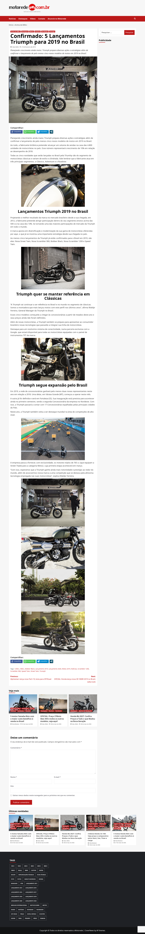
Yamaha (28, 711)
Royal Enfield (31, 914)
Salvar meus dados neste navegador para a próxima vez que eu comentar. (44, 795)
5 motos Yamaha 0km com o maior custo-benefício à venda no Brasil (22, 719)
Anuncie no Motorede (57, 19)
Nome (13, 777)
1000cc (13, 870)
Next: (75, 679)
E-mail (57, 777)
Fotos (19, 879)
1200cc (17, 669)
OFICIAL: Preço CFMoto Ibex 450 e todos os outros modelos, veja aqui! (52, 719)
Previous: (30, 677)
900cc (22, 669)
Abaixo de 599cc (15, 708)
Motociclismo (34, 905)
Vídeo (35, 918)
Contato (41, 19)
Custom (33, 870)
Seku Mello (15, 47)
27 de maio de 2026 (120, 842)
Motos (31, 31)
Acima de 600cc (21, 25)
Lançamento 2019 (41, 669)
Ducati (13, 874)
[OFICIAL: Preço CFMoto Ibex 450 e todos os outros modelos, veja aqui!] (53, 703)
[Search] (135, 19)
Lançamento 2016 (16, 892)
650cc (39, 866)
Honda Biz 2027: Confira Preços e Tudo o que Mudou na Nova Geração (82, 719)
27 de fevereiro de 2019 (29, 47)
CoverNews (89, 930)
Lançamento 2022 (31, 901)
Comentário (16, 748)
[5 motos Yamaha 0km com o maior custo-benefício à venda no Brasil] (23, 703)
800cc (45, 866)
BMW (26, 870)
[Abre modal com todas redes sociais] (51, 131)
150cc (19, 866)
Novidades (45, 31)
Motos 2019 (66, 669)
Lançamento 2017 (31, 892)
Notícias (12, 19)
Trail (20, 918)
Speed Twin (26, 671)
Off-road (14, 914)
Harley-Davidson (30, 879)
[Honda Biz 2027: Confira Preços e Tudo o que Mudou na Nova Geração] (83, 703)
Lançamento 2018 (16, 896)
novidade (30, 909)
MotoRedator (16, 724)
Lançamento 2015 (31, 888)
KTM (21, 883)
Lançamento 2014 (16, 888)
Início (11, 25)
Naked (13, 909)
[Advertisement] (117, 81)
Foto (12, 879)
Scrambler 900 (15, 671)
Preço (22, 914)
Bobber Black (29, 669)
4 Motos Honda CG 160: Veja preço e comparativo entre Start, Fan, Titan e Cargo (98, 837)
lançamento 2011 (31, 883)
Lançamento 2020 (55, 669)
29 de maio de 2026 (27, 724)
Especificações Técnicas (26, 874)
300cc (32, 866)
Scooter (42, 914)
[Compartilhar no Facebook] (16, 131)
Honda (90, 826)
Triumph (52, 31)
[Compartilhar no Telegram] (43, 131)
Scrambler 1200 (83, 669)
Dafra (41, 870)
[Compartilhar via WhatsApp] (29, 131)
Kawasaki (14, 883)
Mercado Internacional (19, 905)
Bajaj (20, 870)
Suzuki (13, 918)
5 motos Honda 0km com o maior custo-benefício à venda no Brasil (124, 836)
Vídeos (33, 19)
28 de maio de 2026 (56, 724)
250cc (26, 866)
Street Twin (35, 671)
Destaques (22, 19)
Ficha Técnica (41, 874)
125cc (12, 866)
